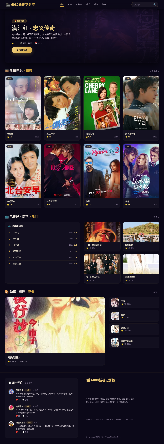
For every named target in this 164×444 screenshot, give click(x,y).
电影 (70, 4)
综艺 (88, 4)
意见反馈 (129, 419)
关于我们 (89, 419)
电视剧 (79, 4)
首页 (62, 4)
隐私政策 (109, 419)
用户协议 (99, 419)
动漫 (96, 4)
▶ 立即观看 (22, 50)
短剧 (104, 4)
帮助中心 (119, 419)
